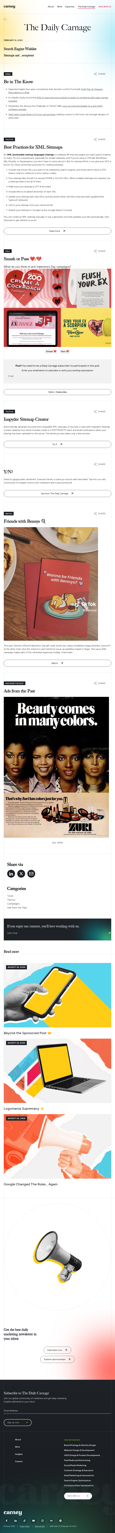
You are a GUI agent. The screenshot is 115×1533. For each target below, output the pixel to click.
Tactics (11, 899)
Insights (19, 1454)
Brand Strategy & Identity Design (80, 1445)
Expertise (69, 6)
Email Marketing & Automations (79, 1475)
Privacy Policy (25, 1526)
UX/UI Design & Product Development (82, 1455)
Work (59, 6)
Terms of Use (40, 1526)
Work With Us (105, 6)
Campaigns (13, 903)
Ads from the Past (17, 907)
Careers (19, 1461)
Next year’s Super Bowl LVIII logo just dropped (31, 114)
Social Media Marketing (75, 1465)
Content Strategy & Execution (78, 1470)
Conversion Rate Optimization (78, 1485)
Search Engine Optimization (77, 1480)
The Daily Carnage (86, 6)
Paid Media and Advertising (77, 1460)
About (51, 6)
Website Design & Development (79, 1450)
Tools (10, 895)
